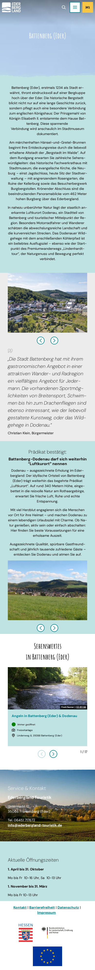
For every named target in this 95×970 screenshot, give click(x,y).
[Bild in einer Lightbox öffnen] (47, 303)
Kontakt (20, 907)
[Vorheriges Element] (42, 754)
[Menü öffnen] (75, 7)
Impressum (46, 912)
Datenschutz (68, 907)
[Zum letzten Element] (41, 340)
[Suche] (64, 7)
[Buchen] (87, 7)
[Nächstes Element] (54, 340)
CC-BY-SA (81, 707)
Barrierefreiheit (42, 907)
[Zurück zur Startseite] (11, 7)
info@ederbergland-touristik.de (35, 825)
